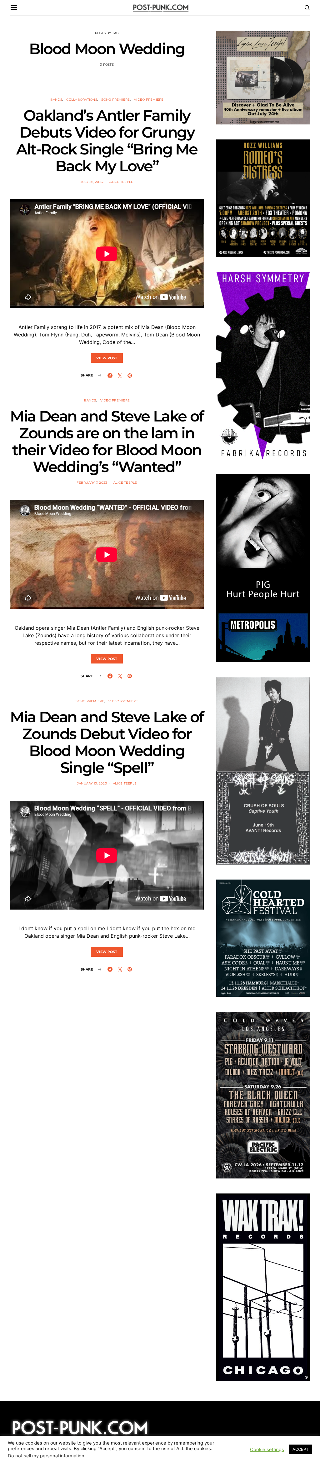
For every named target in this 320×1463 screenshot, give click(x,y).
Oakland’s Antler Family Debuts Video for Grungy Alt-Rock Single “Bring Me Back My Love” (107, 140)
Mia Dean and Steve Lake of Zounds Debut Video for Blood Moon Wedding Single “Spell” (107, 742)
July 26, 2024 (92, 182)
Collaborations (81, 100)
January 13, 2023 (92, 783)
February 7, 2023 (92, 483)
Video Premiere (149, 100)
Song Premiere (115, 100)
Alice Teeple (121, 182)
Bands (56, 100)
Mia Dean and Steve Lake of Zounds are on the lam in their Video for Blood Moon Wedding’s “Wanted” (107, 441)
